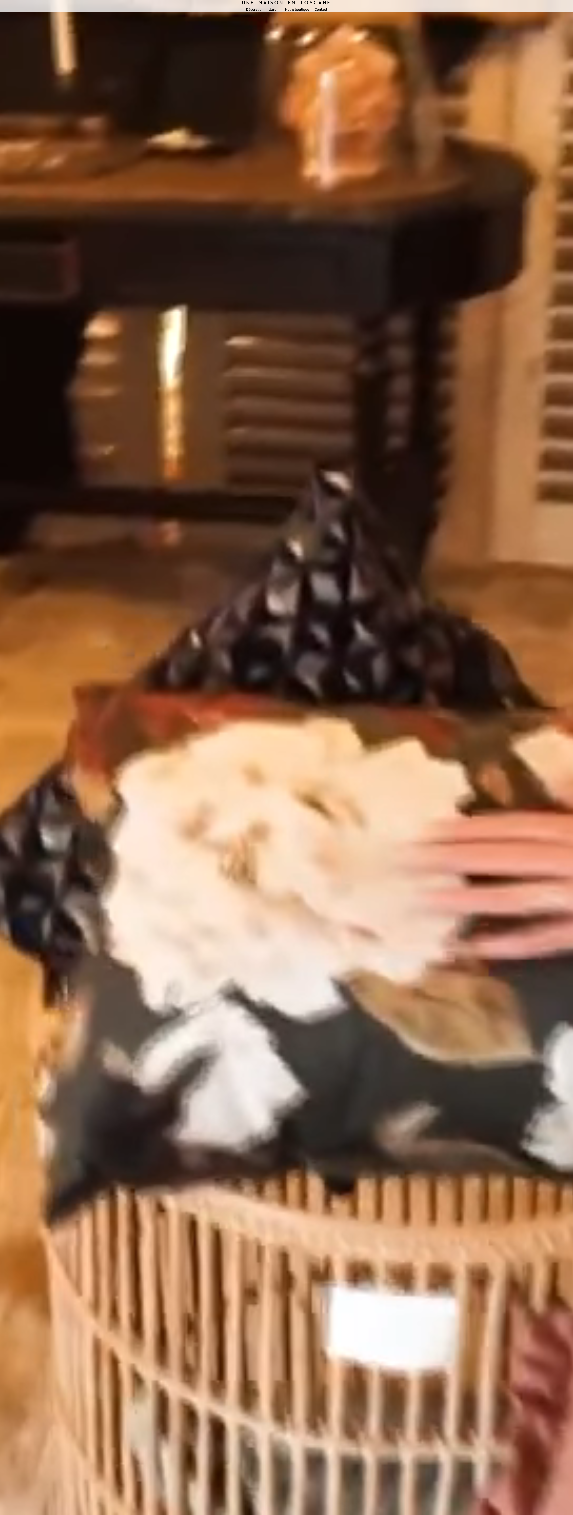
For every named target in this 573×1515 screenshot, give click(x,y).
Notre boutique (297, 9)
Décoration (255, 9)
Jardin (274, 9)
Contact (321, 9)
